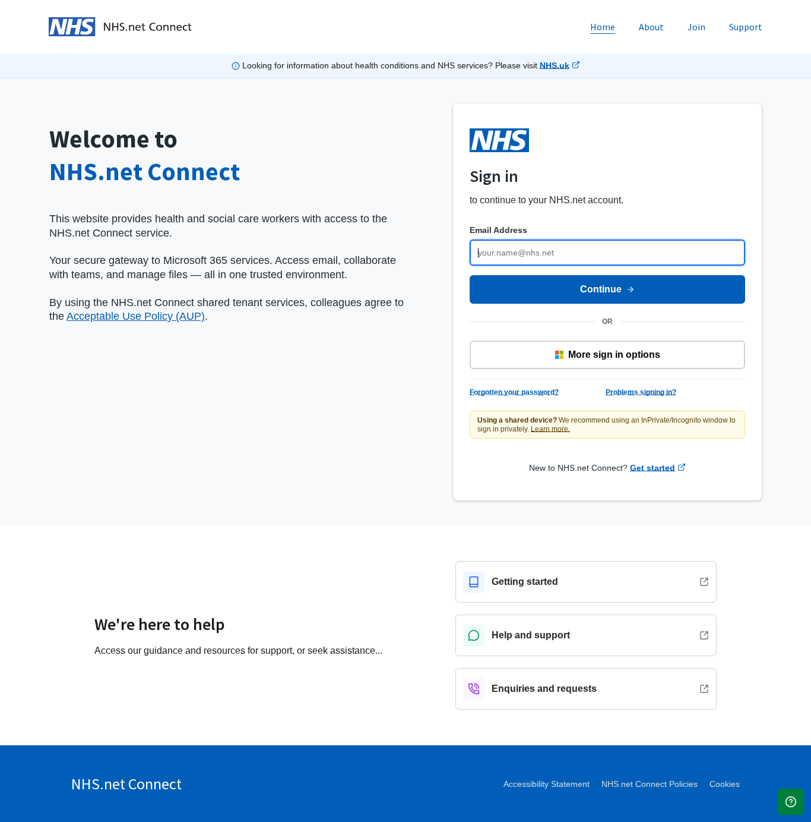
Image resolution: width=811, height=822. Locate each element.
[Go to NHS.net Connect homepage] (120, 26)
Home (602, 27)
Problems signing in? (641, 392)
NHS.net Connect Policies (649, 784)
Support (745, 27)
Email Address (498, 230)
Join (696, 27)
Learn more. (550, 429)
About (651, 27)
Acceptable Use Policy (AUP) (135, 316)
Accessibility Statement (546, 784)
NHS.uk (554, 65)
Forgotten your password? (514, 392)
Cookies (724, 784)
